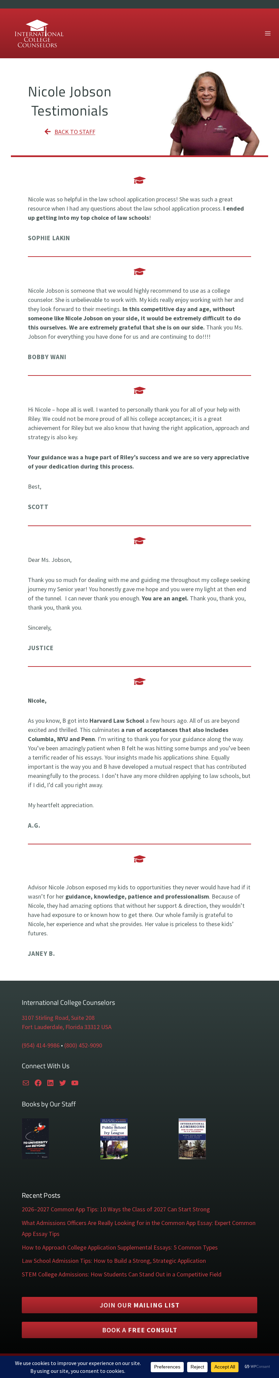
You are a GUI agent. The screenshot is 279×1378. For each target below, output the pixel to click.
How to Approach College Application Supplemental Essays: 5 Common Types (120, 1247)
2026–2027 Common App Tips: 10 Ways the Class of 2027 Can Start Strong (116, 1209)
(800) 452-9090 (83, 1045)
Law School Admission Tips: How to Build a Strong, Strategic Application (114, 1261)
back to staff (74, 132)
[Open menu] (267, 33)
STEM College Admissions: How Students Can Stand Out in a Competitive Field (121, 1274)
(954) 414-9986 (41, 1045)
